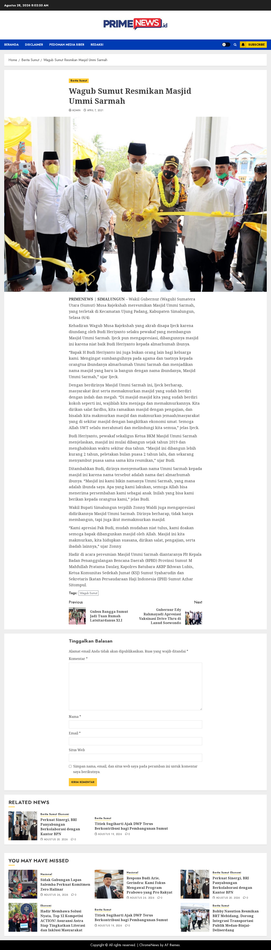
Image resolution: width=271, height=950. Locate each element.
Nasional (46, 874)
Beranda (11, 44)
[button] (235, 45)
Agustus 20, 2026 (56, 839)
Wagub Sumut (88, 593)
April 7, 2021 (95, 110)
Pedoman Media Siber (66, 44)
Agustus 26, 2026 (56, 895)
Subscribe (256, 44)
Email (75, 733)
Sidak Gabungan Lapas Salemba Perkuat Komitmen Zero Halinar (65, 884)
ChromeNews (149, 945)
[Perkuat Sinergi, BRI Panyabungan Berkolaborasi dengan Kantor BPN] (22, 825)
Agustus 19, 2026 (110, 834)
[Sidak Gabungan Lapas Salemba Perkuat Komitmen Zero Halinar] (22, 884)
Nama (75, 716)
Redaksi (97, 44)
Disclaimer (34, 44)
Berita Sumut (79, 81)
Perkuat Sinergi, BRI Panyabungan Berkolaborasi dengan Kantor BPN (60, 826)
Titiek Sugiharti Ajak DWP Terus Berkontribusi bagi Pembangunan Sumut (131, 826)
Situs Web (77, 750)
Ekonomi (63, 814)
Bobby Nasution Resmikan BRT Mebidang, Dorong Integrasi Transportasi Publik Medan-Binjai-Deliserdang (236, 921)
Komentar (78, 658)
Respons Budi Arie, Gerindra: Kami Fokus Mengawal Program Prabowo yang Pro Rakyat (149, 885)
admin (76, 110)
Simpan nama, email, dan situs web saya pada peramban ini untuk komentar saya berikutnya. (135, 769)
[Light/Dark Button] (226, 44)
